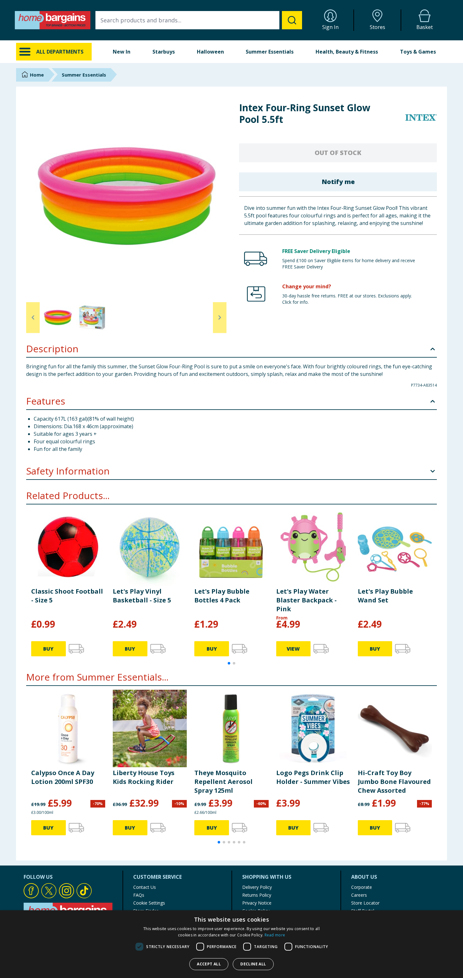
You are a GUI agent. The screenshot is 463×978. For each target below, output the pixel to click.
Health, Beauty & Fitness (347, 51)
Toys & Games (418, 51)
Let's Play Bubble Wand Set (385, 595)
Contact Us (144, 887)
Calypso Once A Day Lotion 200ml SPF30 (62, 777)
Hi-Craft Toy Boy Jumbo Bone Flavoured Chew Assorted (394, 781)
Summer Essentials (270, 51)
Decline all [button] (253, 964)
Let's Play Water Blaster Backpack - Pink (306, 600)
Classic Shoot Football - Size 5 (67, 595)
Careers (359, 895)
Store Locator (365, 903)
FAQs (138, 895)
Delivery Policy (257, 887)
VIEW (293, 648)
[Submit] (292, 20)
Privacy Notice (257, 903)
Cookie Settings (149, 903)
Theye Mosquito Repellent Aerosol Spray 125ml (223, 781)
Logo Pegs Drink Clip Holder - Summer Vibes (313, 777)
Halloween (210, 51)
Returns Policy (256, 895)
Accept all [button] (209, 964)
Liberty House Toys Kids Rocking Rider (143, 777)
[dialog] (231, 944)
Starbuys (163, 51)
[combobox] (198, 20)
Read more (275, 935)
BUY (48, 648)
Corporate (361, 887)
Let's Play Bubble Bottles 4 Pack (221, 595)
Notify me (338, 181)
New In (121, 51)
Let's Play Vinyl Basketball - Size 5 (142, 595)
